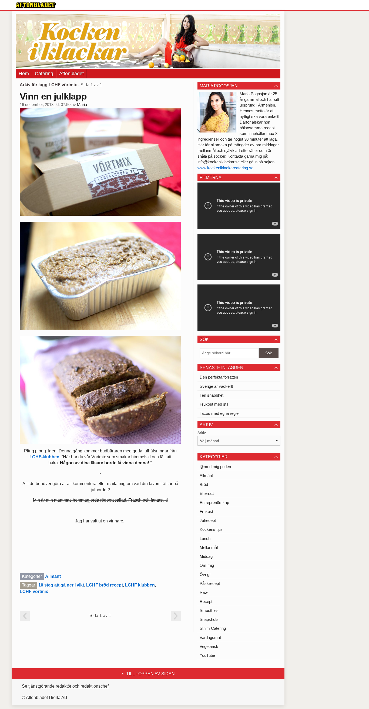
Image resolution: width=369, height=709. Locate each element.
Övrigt (205, 574)
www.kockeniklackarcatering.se (225, 167)
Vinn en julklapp (53, 96)
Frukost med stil (214, 404)
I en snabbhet (211, 395)
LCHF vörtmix (34, 591)
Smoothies (209, 610)
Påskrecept (210, 583)
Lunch (205, 538)
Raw (204, 592)
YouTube (207, 655)
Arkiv (201, 432)
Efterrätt (207, 493)
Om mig (207, 565)
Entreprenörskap (214, 502)
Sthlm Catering (213, 628)
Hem (24, 73)
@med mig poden (215, 466)
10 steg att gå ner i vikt (61, 585)
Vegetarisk (209, 646)
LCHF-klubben (44, 457)
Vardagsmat (210, 637)
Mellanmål (209, 547)
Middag (206, 556)
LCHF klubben (140, 585)
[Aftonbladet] (36, 5)
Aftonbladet (71, 73)
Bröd (204, 484)
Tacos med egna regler (220, 413)
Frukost (206, 511)
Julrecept (208, 520)
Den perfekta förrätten (219, 377)
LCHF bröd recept (104, 585)
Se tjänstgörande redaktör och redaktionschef (65, 686)
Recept (206, 601)
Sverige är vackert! (216, 386)
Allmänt (53, 576)
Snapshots (209, 619)
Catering (44, 73)
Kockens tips (211, 529)
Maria (82, 104)
